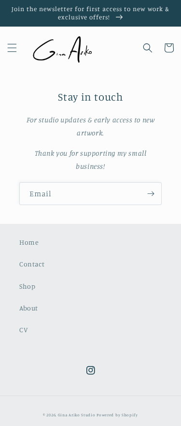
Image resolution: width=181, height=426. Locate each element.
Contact (31, 264)
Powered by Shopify (117, 414)
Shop (27, 286)
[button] (12, 48)
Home (29, 242)
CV (23, 329)
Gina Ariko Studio (77, 414)
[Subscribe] (150, 193)
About (28, 308)
